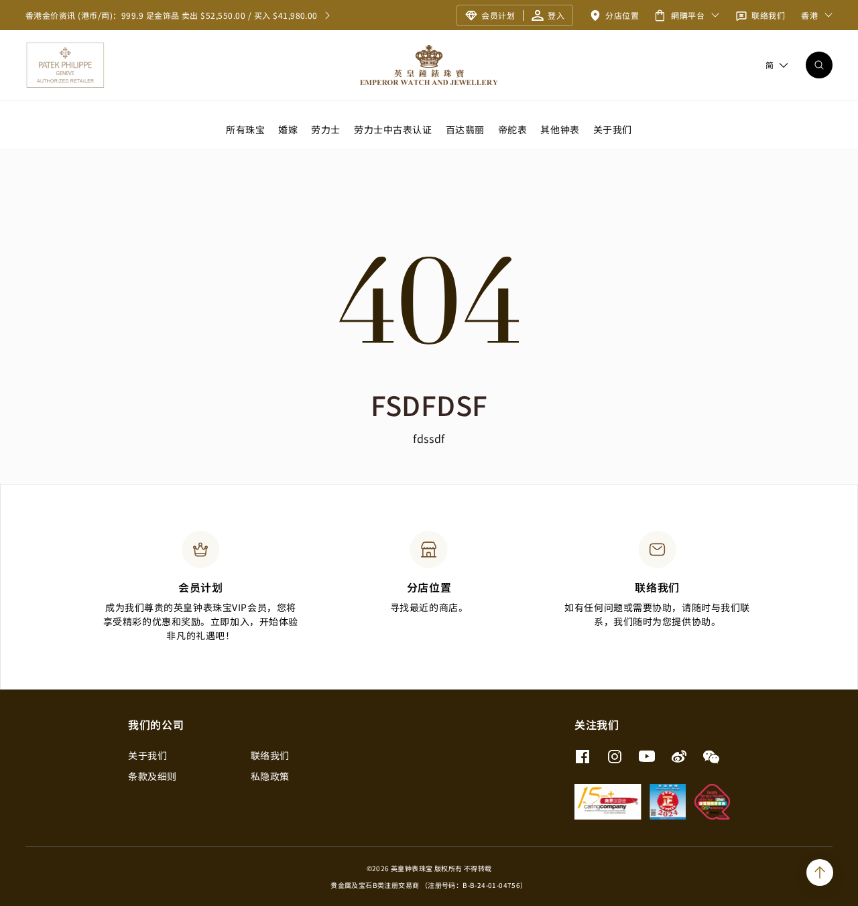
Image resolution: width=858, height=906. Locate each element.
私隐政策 (270, 776)
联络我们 (270, 755)
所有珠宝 (245, 128)
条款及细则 (152, 776)
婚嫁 (288, 128)
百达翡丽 (465, 128)
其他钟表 (559, 128)
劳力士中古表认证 (393, 128)
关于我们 (612, 128)
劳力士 (326, 128)
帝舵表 (513, 128)
